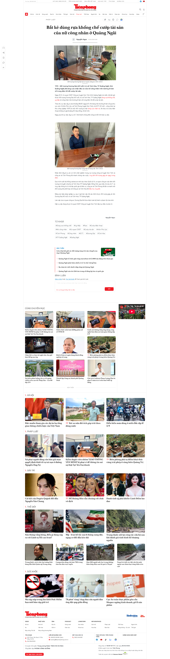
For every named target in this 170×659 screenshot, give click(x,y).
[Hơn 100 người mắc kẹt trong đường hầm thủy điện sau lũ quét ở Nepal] (100, 552)
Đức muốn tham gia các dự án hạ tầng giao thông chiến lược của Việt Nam (43, 424)
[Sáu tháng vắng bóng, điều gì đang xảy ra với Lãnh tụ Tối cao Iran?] (44, 521)
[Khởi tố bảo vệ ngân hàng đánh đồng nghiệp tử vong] (70, 344)
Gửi (109, 289)
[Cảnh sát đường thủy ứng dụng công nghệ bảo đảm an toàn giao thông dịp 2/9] (101, 319)
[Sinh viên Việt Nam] (132, 616)
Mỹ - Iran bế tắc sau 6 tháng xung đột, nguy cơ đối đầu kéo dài (84, 536)
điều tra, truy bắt (94, 189)
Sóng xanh (45, 14)
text (109, 19)
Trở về (3, 67)
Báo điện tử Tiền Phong (85, 7)
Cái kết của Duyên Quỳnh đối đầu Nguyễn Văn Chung (41, 500)
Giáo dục (117, 14)
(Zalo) (61, 637)
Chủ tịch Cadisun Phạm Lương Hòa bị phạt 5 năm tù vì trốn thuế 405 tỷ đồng (101, 380)
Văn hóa (104, 14)
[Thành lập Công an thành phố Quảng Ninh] (70, 368)
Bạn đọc (107, 627)
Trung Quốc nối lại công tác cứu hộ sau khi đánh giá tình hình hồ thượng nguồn (125, 537)
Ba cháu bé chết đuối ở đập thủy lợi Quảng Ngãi (76, 267)
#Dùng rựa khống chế (63, 226)
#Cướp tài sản (89, 229)
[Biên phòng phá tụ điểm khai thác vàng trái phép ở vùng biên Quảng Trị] (101, 344)
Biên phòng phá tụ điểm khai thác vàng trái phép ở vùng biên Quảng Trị (101, 356)
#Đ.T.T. (81, 233)
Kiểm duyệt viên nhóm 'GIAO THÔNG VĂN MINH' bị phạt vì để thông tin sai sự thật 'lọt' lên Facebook (39, 332)
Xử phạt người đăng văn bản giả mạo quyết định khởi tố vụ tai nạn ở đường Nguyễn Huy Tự (43, 462)
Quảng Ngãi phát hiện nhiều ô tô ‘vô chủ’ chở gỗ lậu (77, 263)
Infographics (96, 621)
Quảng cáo (120, 1)
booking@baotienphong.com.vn (59, 639)
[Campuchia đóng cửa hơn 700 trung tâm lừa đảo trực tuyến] (70, 552)
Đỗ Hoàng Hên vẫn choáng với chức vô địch (85, 500)
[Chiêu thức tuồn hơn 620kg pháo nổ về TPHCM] (70, 319)
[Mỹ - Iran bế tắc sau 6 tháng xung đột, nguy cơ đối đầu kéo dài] (85, 521)
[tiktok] (107, 640)
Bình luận (3, 62)
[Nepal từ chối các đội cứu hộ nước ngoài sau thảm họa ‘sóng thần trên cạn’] (131, 552)
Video (137, 14)
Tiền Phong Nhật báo (75, 1)
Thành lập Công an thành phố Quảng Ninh (70, 379)
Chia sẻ (3, 52)
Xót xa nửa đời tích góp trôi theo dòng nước (83, 424)
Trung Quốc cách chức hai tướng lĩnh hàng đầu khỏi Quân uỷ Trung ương (39, 563)
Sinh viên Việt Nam (90, 1)
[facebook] (141, 1)
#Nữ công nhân (61, 229)
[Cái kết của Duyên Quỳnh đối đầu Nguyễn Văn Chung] (44, 484)
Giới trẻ (72, 14)
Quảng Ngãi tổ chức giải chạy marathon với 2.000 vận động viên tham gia (86, 259)
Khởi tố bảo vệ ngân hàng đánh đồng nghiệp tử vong (69, 356)
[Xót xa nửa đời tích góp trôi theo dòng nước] (85, 409)
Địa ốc (52, 14)
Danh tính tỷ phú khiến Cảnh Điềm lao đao (125, 500)
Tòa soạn (112, 1)
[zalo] (111, 639)
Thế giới (65, 14)
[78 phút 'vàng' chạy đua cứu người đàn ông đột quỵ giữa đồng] (85, 585)
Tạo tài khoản (70, 279)
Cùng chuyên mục (35, 308)
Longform (82, 621)
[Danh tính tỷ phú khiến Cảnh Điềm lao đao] (125, 484)
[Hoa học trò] (142, 616)
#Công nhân (72, 233)
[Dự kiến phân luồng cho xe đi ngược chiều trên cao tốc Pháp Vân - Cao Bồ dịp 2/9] (39, 368)
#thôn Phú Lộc (102, 229)
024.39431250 (31, 641)
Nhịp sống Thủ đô (30, 630)
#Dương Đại (90, 233)
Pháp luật (79, 14)
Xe (99, 14)
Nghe (3, 48)
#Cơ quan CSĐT (75, 229)
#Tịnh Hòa (101, 233)
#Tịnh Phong (60, 233)
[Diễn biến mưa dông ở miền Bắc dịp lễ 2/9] (125, 409)
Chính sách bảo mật (130, 635)
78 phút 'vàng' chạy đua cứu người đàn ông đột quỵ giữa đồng (84, 601)
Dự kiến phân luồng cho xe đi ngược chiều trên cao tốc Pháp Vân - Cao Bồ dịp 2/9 (38, 380)
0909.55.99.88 (55, 637)
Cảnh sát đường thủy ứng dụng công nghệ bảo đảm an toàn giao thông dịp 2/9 (101, 332)
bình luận (117, 19)
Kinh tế (38, 14)
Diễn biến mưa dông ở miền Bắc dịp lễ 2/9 (125, 424)
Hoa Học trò (102, 1)
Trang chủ (26, 14)
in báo (113, 19)
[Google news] (116, 639)
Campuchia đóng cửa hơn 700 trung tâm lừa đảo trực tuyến (69, 563)
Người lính (94, 14)
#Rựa (85, 226)
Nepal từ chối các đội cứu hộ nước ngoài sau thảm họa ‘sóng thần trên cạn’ (130, 564)
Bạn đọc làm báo (35, 654)
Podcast (68, 621)
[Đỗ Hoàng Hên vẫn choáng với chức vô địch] (85, 484)
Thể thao (86, 14)
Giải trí (111, 14)
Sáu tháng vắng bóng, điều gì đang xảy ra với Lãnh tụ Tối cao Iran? (44, 536)
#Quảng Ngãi (74, 237)
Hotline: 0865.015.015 (59, 1)
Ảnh (53, 621)
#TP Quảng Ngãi (61, 237)
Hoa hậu (131, 14)
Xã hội (32, 14)
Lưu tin (3, 57)
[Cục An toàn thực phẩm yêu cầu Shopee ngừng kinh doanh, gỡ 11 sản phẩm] (125, 585)
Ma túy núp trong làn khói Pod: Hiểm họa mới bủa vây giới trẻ (43, 601)
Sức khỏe (58, 14)
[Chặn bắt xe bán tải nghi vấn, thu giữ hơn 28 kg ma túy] (39, 344)
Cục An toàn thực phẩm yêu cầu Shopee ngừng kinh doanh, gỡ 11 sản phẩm (124, 602)
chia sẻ (105, 19)
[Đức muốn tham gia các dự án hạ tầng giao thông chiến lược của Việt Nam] (44, 409)
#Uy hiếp (77, 226)
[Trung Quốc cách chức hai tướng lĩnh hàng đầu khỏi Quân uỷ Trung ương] (39, 552)
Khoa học (124, 14)
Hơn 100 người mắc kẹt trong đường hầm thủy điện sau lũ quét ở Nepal (99, 563)
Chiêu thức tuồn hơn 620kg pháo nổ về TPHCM (69, 331)
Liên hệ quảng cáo (55, 635)
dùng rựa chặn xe (94, 108)
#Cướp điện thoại (96, 226)
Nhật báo (41, 621)
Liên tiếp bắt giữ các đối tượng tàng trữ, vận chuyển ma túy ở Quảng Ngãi (76, 252)
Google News (121, 19)
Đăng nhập (58, 279)
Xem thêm (143, 14)
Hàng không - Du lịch (124, 627)
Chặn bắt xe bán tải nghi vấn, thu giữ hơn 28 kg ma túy (38, 356)
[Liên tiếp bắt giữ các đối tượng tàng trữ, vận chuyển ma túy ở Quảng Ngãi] (108, 252)
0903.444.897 (78, 637)
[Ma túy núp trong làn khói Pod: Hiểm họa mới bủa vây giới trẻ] (44, 585)
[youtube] (144, 1)
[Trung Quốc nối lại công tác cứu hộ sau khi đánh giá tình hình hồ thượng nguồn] (125, 521)
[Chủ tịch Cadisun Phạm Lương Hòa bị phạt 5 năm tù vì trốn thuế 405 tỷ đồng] (101, 368)
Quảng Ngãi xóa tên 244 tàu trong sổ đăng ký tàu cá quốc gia (81, 271)
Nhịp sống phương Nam (45, 630)
